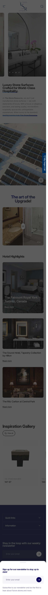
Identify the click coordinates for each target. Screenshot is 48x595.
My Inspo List (45, 164)
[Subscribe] (38, 579)
